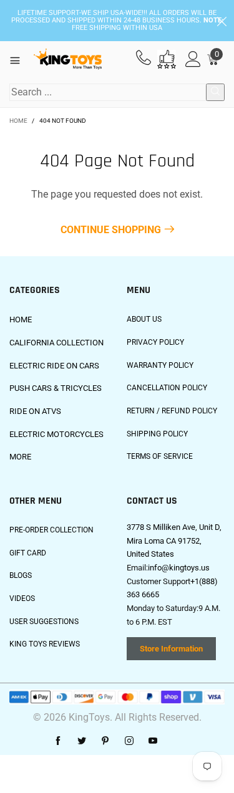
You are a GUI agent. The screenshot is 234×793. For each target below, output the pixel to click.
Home (20, 319)
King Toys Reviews (44, 644)
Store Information (171, 648)
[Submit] (215, 92)
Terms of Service (160, 456)
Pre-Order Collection (51, 530)
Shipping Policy (157, 434)
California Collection (56, 342)
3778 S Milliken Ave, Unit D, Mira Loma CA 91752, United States (174, 540)
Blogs (20, 575)
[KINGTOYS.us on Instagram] (129, 741)
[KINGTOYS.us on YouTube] (152, 741)
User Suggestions (44, 621)
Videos (22, 598)
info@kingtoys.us (179, 567)
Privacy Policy (155, 342)
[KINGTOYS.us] (68, 59)
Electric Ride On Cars (54, 365)
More (20, 456)
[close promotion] (221, 20)
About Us (144, 319)
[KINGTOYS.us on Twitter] (81, 741)
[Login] (193, 59)
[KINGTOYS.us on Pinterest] (105, 741)
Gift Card (27, 553)
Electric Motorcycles (56, 434)
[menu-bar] (19, 59)
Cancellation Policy (167, 387)
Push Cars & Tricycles (55, 388)
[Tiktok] (176, 741)
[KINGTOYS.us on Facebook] (58, 741)
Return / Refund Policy (172, 410)
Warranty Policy (160, 365)
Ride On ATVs (35, 411)
